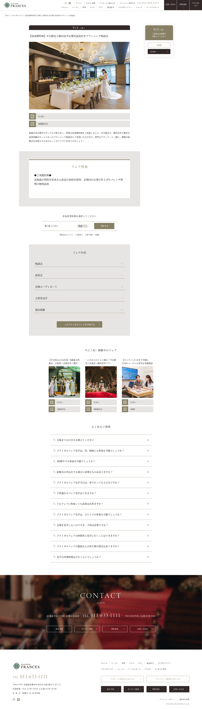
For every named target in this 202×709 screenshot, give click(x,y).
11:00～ (153, 51)
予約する (104, 225)
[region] (159, 51)
